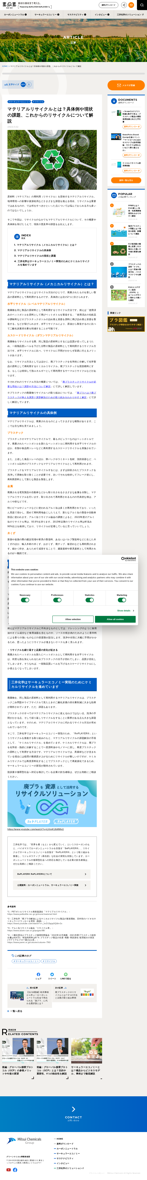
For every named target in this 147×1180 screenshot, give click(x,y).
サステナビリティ (75, 14)
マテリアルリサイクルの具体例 (34, 250)
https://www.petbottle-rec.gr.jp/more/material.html (32, 914)
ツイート (52, 978)
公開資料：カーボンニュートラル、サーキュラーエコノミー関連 (48, 885)
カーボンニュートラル (14, 14)
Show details (123, 610)
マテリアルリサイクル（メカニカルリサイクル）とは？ (47, 245)
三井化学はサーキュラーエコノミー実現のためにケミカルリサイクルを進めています (54, 263)
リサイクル (50, 961)
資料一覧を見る (126, 180)
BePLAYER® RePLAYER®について (34, 874)
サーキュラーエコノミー (46, 14)
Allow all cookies (115, 619)
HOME (5, 66)
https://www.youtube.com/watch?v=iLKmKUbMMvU (35, 829)
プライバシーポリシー (97, 1173)
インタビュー (101, 14)
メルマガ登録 (128, 85)
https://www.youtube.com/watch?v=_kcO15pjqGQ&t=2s (34, 923)
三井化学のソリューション (129, 14)
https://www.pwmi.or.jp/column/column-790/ (29, 942)
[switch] (57, 600)
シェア (38, 978)
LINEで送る (65, 978)
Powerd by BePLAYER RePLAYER (34, 7)
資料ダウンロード (108, 5)
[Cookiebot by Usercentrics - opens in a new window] (123, 559)
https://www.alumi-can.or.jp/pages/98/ (26, 930)
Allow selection (73, 619)
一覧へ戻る (16, 1011)
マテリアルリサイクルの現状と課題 (37, 256)
